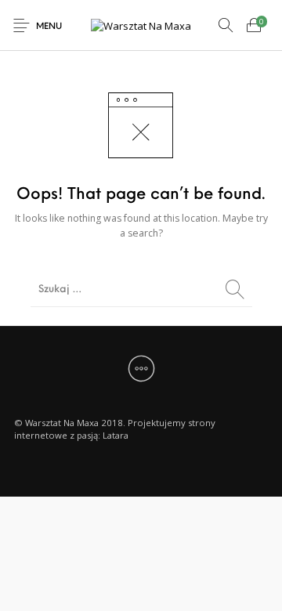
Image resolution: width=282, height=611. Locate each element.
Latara (115, 435)
